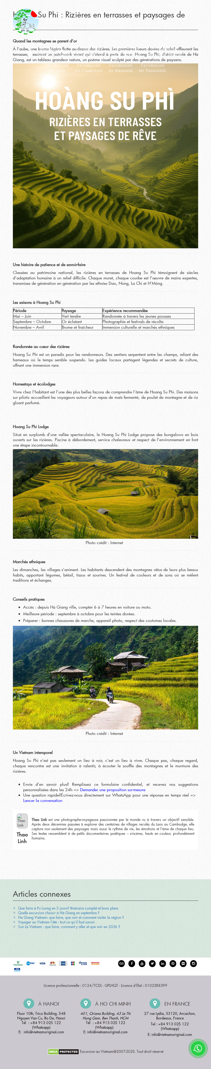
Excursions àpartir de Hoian (125, 53)
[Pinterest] (162, 963)
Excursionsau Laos (57, 68)
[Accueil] (29, 53)
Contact (190, 5)
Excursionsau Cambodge (88, 68)
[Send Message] (198, 1048)
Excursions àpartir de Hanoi (53, 53)
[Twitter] (152, 963)
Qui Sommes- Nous (90, 5)
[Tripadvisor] (121, 963)
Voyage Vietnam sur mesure (137, 5)
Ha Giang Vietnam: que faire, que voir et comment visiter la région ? (71, 917)
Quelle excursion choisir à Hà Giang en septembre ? (59, 912)
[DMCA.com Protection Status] (63, 1051)
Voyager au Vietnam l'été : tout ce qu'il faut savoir (56, 922)
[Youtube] (142, 963)
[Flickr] (183, 963)
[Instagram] (193, 963)
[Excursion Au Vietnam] (74, 20)
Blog (172, 5)
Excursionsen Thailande (152, 68)
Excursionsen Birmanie (121, 68)
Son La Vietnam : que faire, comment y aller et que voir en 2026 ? (69, 926)
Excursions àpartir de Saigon (165, 53)
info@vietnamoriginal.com (44, 1031)
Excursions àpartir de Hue (89, 53)
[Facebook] (131, 963)
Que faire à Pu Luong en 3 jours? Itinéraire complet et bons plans (68, 908)
